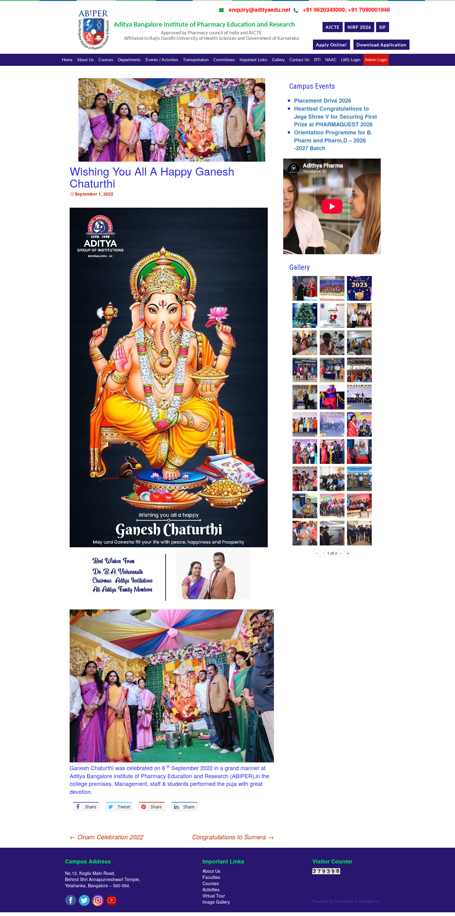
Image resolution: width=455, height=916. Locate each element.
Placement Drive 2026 (322, 100)
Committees (224, 59)
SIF (382, 27)
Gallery (278, 59)
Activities (210, 889)
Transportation (196, 59)
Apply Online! (331, 44)
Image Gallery (216, 902)
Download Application (381, 44)
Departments (129, 59)
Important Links (253, 59)
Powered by (345, 901)
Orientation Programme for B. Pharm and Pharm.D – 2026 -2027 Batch (333, 140)
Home (67, 59)
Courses (105, 59)
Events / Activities (161, 59)
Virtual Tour (213, 896)
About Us (85, 59)
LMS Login (350, 59)
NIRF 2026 (359, 27)
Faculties (211, 877)
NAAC (330, 59)
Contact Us (299, 59)
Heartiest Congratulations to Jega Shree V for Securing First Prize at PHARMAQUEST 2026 (335, 116)
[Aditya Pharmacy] (93, 32)
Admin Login (376, 59)
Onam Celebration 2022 (106, 836)
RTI (317, 59)
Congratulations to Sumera (233, 837)
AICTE (333, 27)
